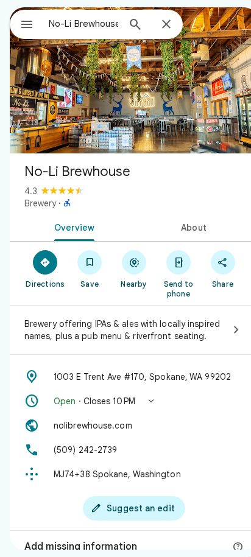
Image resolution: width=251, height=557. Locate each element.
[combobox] (83, 23)
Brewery (40, 203)
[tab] (72, 226)
